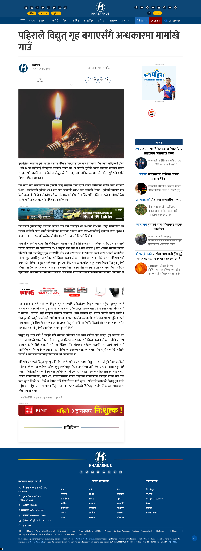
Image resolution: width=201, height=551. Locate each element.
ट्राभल (91, 494)
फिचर (63, 513)
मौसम (148, 503)
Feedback (136, 530)
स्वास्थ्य (92, 503)
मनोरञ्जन (102, 21)
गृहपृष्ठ (32, 21)
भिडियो (31, 13)
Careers (144, 530)
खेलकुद (113, 21)
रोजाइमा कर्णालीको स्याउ (158, 200)
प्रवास (63, 517)
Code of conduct (173, 530)
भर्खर (159, 142)
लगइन (157, 13)
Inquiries (74, 530)
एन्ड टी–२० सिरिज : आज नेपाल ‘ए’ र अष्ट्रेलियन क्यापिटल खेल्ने (158, 151)
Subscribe (91, 530)
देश (118, 489)
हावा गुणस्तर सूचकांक (154, 499)
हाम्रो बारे (27, 526)
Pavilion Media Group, (85, 538)
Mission (82, 530)
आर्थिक (76, 21)
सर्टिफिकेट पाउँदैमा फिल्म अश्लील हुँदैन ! (159, 177)
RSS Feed (99, 530)
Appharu (173, 542)
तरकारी (149, 508)
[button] (149, 13)
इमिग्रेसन (92, 513)
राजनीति (54, 21)
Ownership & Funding (76, 534)
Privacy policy (25, 534)
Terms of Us (51, 530)
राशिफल (120, 508)
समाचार (42, 21)
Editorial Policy (160, 530)
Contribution (63, 530)
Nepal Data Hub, (37, 541)
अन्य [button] (123, 21)
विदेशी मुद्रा (150, 489)
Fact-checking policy (57, 534)
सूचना (119, 499)
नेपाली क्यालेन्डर (152, 513)
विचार (66, 21)
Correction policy (39, 534)
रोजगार (92, 517)
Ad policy (151, 530)
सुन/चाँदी (149, 494)
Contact (117, 530)
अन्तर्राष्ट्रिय (89, 21)
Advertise (126, 530)
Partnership (41, 530)
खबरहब (36, 65)
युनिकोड (56, 13)
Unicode (108, 530)
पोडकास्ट (43, 13)
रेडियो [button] (140, 21)
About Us (21, 530)
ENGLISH (155, 21)
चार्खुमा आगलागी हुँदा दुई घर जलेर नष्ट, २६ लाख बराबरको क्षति (158, 256)
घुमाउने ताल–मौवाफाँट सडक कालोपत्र (159, 227)
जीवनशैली (65, 508)
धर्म (90, 489)
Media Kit (30, 530)
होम (62, 489)
